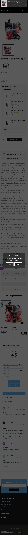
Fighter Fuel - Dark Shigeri (13, 1)
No (18, 264)
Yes (9, 264)
